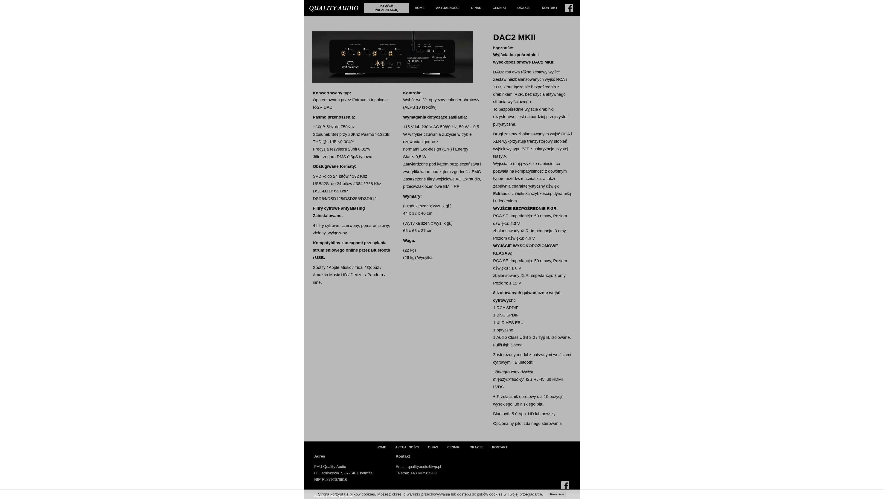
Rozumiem (557, 494)
